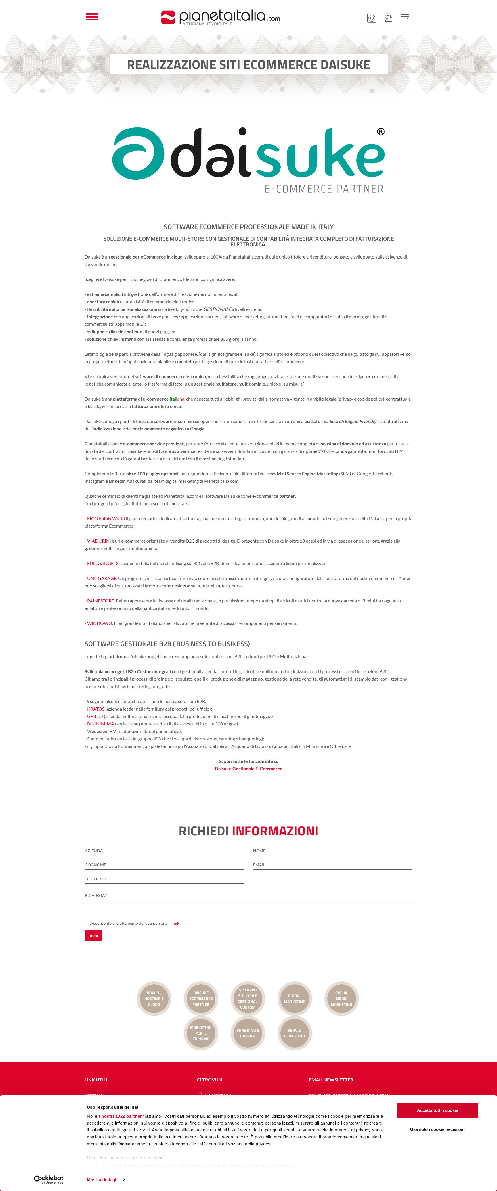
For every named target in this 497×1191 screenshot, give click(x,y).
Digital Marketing (294, 998)
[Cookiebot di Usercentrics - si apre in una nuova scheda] (49, 1179)
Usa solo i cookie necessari (437, 1129)
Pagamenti (94, 1094)
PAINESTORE (100, 600)
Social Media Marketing (341, 998)
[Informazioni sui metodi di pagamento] (404, 17)
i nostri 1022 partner (120, 1116)
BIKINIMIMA (100, 723)
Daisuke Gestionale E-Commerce (248, 768)
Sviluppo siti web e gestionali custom (248, 998)
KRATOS (95, 708)
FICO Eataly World (106, 518)
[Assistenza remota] (372, 17)
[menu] (92, 17)
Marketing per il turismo (201, 1033)
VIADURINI (99, 540)
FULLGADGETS (102, 563)
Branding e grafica (247, 1033)
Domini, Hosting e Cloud (154, 998)
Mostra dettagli (102, 1179)
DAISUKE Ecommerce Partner (201, 998)
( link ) (176, 923)
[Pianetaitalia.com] (220, 17)
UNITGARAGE (101, 578)
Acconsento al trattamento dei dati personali (135, 923)
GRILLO (94, 716)
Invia (93, 935)
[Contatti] (388, 17)
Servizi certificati (294, 1033)
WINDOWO (99, 623)
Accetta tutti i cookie (437, 1110)
